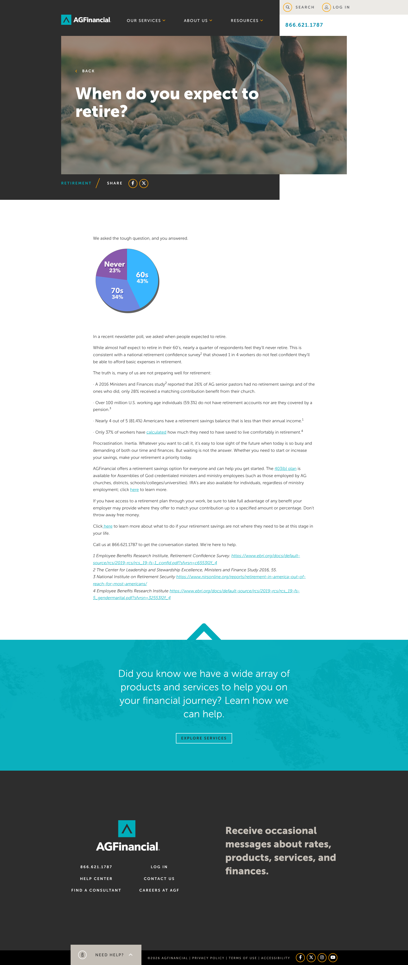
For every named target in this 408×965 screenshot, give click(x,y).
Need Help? (109, 955)
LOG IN (341, 7)
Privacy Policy (208, 958)
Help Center (96, 879)
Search (304, 7)
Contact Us (159, 879)
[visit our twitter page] (311, 957)
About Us (196, 20)
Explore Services (204, 738)
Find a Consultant (96, 890)
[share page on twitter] (143, 183)
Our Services (144, 20)
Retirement (76, 183)
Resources (245, 20)
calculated (156, 432)
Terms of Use (243, 958)
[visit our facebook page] (300, 957)
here (134, 489)
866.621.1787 (304, 25)
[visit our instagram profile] (322, 957)
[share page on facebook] (132, 183)
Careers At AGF (159, 890)
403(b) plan (286, 468)
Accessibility (275, 958)
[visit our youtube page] (332, 957)
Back (88, 71)
